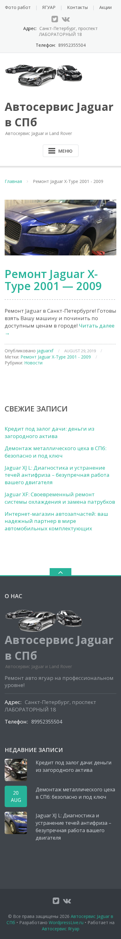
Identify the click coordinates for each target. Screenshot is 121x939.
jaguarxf (45, 351)
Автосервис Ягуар (60, 929)
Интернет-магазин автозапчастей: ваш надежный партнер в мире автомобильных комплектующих (56, 521)
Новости (33, 363)
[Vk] (66, 19)
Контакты (77, 7)
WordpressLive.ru (66, 922)
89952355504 (72, 45)
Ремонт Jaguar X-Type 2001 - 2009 (55, 357)
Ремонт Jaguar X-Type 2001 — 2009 (53, 280)
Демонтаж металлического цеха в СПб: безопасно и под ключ (55, 452)
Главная (13, 181)
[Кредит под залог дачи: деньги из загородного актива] (16, 770)
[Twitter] (55, 19)
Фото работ (18, 7)
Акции (105, 7)
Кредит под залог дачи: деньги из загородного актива (49, 432)
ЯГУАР (49, 7)
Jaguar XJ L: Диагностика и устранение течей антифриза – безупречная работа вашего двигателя (57, 475)
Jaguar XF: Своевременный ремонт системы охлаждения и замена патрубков (60, 498)
